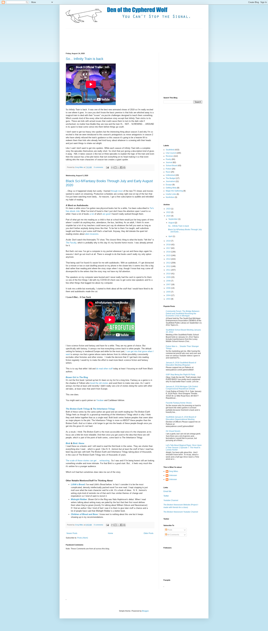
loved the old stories (99, 383)
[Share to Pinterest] (124, 167)
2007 (168, 284)
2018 (168, 245)
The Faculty (71, 242)
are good (106, 214)
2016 (168, 252)
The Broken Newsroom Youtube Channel (180, 512)
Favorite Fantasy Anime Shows (179, 403)
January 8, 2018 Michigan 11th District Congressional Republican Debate (182, 387)
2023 (168, 209)
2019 (168, 241)
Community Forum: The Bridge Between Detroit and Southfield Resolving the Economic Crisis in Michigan (182, 313)
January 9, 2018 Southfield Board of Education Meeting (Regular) (181, 364)
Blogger (145, 611)
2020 (168, 216)
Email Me (167, 491)
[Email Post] (107, 167)
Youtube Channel (170, 500)
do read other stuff (104, 368)
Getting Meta (171, 188)
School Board (171, 165)
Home (110, 533)
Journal (169, 162)
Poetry (168, 159)
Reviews (169, 156)
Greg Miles (79, 167)
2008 (168, 281)
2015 (168, 255)
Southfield (170, 150)
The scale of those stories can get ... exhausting (87, 460)
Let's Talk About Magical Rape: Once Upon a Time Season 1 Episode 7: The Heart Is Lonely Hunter (184, 447)
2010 (168, 274)
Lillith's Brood (78, 484)
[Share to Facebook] (121, 167)
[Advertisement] (122, 40)
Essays (169, 185)
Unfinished (170, 175)
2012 (168, 266)
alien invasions (91, 234)
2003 (168, 299)
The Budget (171, 178)
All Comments (173, 535)
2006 (168, 288)
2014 (168, 259)
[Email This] (112, 167)
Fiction (168, 169)
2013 (168, 263)
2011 (168, 270)
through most (117, 191)
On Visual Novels (173, 431)
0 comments (98, 167)
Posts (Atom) (82, 538)
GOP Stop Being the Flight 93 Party (180, 375)
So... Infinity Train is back (84, 59)
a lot (92, 214)
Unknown (173, 475)
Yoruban (100, 400)
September (173, 219)
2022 (168, 212)
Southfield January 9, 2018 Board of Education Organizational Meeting (181, 418)
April (170, 236)
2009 (168, 277)
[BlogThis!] (115, 167)
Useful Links (171, 194)
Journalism (170, 181)
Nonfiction (170, 197)
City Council (171, 153)
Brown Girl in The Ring (77, 377)
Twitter (166, 496)
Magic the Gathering (174, 191)
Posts (169, 530)
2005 (168, 292)
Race (168, 172)
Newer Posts (72, 533)
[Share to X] (118, 167)
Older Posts (148, 533)
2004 (168, 295)
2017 (168, 248)
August (171, 223)
